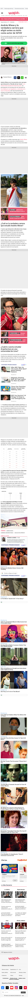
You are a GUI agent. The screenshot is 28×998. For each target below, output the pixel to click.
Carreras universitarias (7, 532)
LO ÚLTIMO (2, 15)
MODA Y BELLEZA (14, 15)
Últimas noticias (5, 969)
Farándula (12, 22)
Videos (11, 975)
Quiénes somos (22, 978)
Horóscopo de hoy (9, 8)
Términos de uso (13, 978)
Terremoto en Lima (19, 8)
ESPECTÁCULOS (7, 15)
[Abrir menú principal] (2, 13)
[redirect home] (14, 14)
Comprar (15, 880)
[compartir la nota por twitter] (18, 77)
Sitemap (20, 975)
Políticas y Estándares (14, 979)
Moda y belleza (5, 972)
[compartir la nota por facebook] (15, 77)
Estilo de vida (13, 972)
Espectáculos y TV (5, 22)
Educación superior (20, 532)
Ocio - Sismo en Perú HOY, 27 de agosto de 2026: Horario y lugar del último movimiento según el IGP (13, 19)
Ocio (20, 969)
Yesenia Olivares (7, 77)
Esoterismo (4, 975)
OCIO (23, 15)
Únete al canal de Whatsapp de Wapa (15, 43)
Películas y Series (22, 972)
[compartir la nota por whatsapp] (22, 77)
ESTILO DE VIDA (19, 15)
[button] (26, 18)
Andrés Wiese (23, 139)
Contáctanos (6, 978)
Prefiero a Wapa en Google (10, 573)
